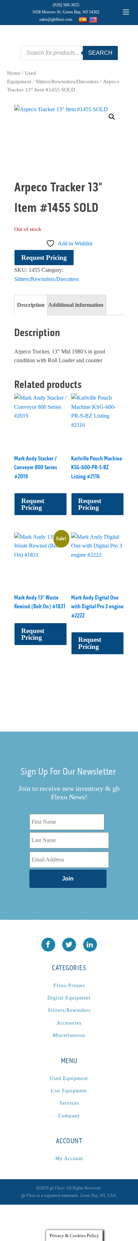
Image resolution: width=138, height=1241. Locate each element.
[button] (111, 117)
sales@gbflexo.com (55, 19)
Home (14, 73)
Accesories (69, 1023)
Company (69, 1115)
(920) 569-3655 (66, 4)
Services (69, 1103)
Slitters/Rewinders (69, 1010)
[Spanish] (84, 19)
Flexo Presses (69, 985)
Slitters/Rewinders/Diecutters (67, 81)
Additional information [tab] (75, 305)
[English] (94, 19)
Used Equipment (69, 1078)
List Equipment (69, 1090)
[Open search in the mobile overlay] (69, 53)
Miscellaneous (69, 1035)
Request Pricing (44, 257)
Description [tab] (31, 305)
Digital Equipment (69, 998)
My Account (69, 1158)
